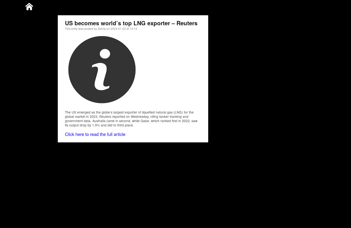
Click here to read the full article (95, 134)
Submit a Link (277, 5)
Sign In (317, 5)
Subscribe (299, 5)
